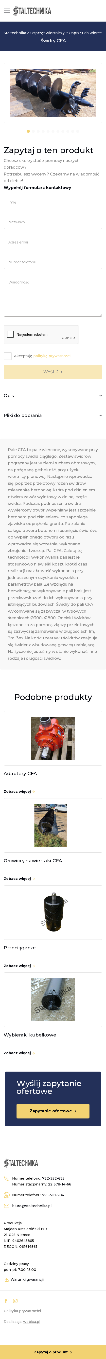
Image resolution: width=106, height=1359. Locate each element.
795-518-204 (53, 1195)
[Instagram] (15, 1301)
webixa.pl (31, 1321)
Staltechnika (15, 33)
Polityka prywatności (22, 1311)
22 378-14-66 (59, 1184)
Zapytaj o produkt (51, 1352)
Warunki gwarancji (27, 1279)
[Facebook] (6, 1301)
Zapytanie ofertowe (51, 1111)
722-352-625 (53, 1178)
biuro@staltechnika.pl (32, 1206)
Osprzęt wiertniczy (47, 33)
